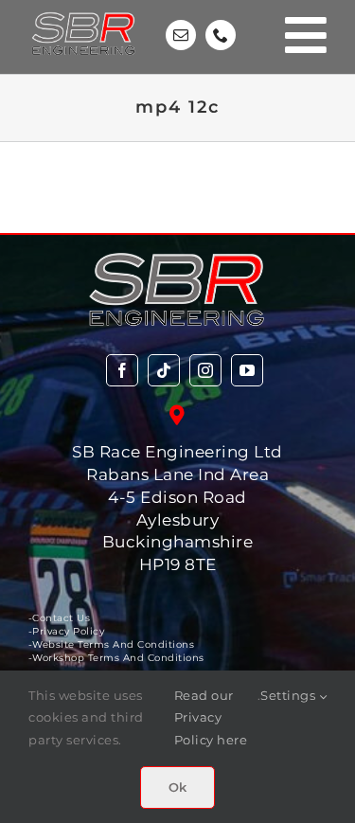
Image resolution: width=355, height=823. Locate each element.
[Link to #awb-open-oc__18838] (306, 35)
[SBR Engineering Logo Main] (84, 11)
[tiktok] (164, 370)
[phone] (220, 35)
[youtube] (247, 370)
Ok (177, 787)
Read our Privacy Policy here (211, 718)
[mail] (181, 35)
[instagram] (205, 370)
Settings (289, 695)
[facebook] (122, 370)
